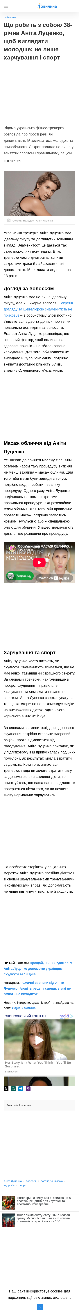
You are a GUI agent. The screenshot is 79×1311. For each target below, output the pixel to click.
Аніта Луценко (13, 1181)
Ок (40, 1307)
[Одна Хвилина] (46, 6)
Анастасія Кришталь (19, 1105)
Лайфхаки (10, 17)
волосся (31, 1181)
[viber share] (28, 1088)
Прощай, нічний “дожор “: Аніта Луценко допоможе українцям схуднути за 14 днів (38, 968)
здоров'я (9, 1185)
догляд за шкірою (52, 1181)
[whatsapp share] (13, 1088)
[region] (39, 91)
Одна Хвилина (24, 1008)
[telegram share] (20, 1088)
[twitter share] (6, 1088)
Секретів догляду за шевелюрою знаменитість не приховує (38, 309)
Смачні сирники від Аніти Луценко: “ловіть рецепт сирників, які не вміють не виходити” (37, 988)
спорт (22, 1185)
